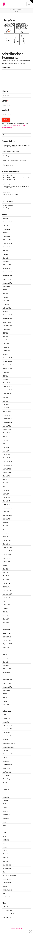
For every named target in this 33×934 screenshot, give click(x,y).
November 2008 (7, 593)
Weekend (5, 886)
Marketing (6, 839)
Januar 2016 (6, 311)
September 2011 (7, 472)
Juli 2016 (5, 290)
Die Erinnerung (7, 771)
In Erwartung (6, 814)
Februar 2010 (7, 540)
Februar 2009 (7, 583)
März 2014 (6, 379)
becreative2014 (7, 725)
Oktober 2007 (7, 640)
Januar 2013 (6, 415)
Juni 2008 (5, 611)
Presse (13, 928)
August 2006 (6, 690)
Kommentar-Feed (9, 914)
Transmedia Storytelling (9, 875)
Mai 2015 (5, 340)
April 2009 (6, 576)
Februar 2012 (7, 454)
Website (6, 110)
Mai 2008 (5, 615)
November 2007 (7, 636)
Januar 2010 (6, 543)
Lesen (4, 829)
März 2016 (6, 304)
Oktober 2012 (7, 425)
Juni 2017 (5, 250)
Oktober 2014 (7, 365)
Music (4, 843)
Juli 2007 (5, 651)
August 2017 (6, 247)
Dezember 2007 (7, 633)
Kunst (4, 825)
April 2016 (6, 300)
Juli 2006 (5, 694)
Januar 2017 (6, 268)
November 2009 (7, 551)
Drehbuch (6, 775)
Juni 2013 (5, 397)
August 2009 (6, 561)
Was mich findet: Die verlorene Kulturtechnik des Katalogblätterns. (16, 146)
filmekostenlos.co (8, 205)
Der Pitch (5, 757)
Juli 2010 (5, 522)
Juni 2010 (5, 526)
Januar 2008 (6, 629)
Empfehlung (6, 779)
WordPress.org (8, 917)
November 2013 (7, 390)
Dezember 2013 (7, 386)
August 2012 (6, 433)
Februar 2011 (7, 497)
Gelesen (5, 807)
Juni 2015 (5, 336)
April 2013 (6, 404)
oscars (5, 847)
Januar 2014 (6, 383)
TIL (4, 872)
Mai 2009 (5, 572)
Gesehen (5, 811)
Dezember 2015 (7, 315)
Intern (4, 822)
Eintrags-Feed (8, 910)
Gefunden (5, 800)
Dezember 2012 (7, 418)
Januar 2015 (6, 354)
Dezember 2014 (7, 358)
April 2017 (6, 257)
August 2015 (6, 329)
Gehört (5, 804)
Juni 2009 (5, 568)
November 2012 (7, 422)
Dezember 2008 (7, 590)
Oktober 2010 (7, 511)
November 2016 (7, 275)
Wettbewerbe (7, 897)
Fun (4, 793)
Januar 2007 (6, 672)
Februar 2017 (7, 265)
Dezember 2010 (7, 504)
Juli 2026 (5, 218)
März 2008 (6, 622)
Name (5, 91)
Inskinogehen (6, 818)
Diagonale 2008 (7, 764)
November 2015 (7, 318)
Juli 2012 (5, 436)
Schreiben (6, 857)
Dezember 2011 (7, 461)
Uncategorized (7, 879)
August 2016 (6, 286)
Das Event (6, 750)
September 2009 (7, 558)
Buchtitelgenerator (8, 746)
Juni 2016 (5, 293)
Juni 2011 (5, 483)
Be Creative (6, 721)
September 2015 (7, 325)
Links (4, 832)
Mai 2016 (5, 297)
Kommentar (8, 67)
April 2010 (6, 533)
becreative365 (7, 732)
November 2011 (7, 465)
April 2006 (6, 704)
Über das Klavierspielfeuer (11, 151)
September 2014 (7, 368)
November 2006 (7, 679)
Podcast (5, 850)
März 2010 (6, 536)
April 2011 (6, 490)
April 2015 (6, 343)
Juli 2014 (5, 375)
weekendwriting (7, 889)
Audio (4, 714)
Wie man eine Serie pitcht (10, 194)
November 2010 (7, 508)
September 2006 (7, 686)
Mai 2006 (5, 701)
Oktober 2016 (7, 279)
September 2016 (7, 282)
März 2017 (6, 261)
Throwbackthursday (8, 868)
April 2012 (6, 447)
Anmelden (7, 906)
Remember (6, 854)
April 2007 (6, 661)
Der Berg (6, 156)
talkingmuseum (7, 864)
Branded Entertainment (9, 743)
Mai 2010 (5, 529)
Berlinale (5, 739)
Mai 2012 (5, 443)
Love (4, 836)
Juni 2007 (5, 654)
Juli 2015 (5, 332)
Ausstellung (6, 718)
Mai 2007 (5, 658)
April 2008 (6, 618)
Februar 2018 (7, 240)
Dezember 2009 (7, 547)
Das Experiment (7, 754)
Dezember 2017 (7, 243)
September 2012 (7, 429)
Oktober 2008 (7, 597)
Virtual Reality (7, 882)
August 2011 (6, 476)
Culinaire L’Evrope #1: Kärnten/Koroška (14, 160)
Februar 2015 (7, 350)
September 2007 (7, 644)
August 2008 (6, 604)
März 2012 (6, 451)
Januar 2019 (6, 232)
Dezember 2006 (7, 676)
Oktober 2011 (7, 468)
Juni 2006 (5, 697)
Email (5, 100)
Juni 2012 (5, 440)
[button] (29, 4)
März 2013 (6, 408)
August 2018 (6, 236)
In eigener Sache (8, 165)
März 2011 (6, 493)
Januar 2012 (6, 458)
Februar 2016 (7, 307)
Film (4, 786)
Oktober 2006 (7, 683)
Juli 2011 (5, 479)
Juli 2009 (5, 565)
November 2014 (7, 361)
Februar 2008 (7, 626)
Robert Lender (8, 175)
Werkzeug (6, 893)
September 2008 (7, 601)
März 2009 (6, 579)
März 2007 (6, 665)
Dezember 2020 (7, 222)
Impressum (19, 928)
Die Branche (6, 768)
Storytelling (6, 861)
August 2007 (6, 647)
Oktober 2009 (7, 554)
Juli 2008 (5, 608)
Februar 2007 (7, 669)
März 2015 (6, 347)
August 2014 (6, 372)
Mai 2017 (5, 254)
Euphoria (5, 782)
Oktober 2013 (7, 393)
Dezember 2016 (7, 272)
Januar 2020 (6, 229)
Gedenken (6, 796)
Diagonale (6, 761)
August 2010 (6, 518)
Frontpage (6, 789)
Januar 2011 (6, 501)
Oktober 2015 (7, 322)
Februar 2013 (7, 411)
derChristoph (7, 184)
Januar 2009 (6, 586)
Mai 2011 (5, 486)
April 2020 (6, 225)
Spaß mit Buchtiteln (9, 201)
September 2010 (7, 515)
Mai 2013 (5, 400)
